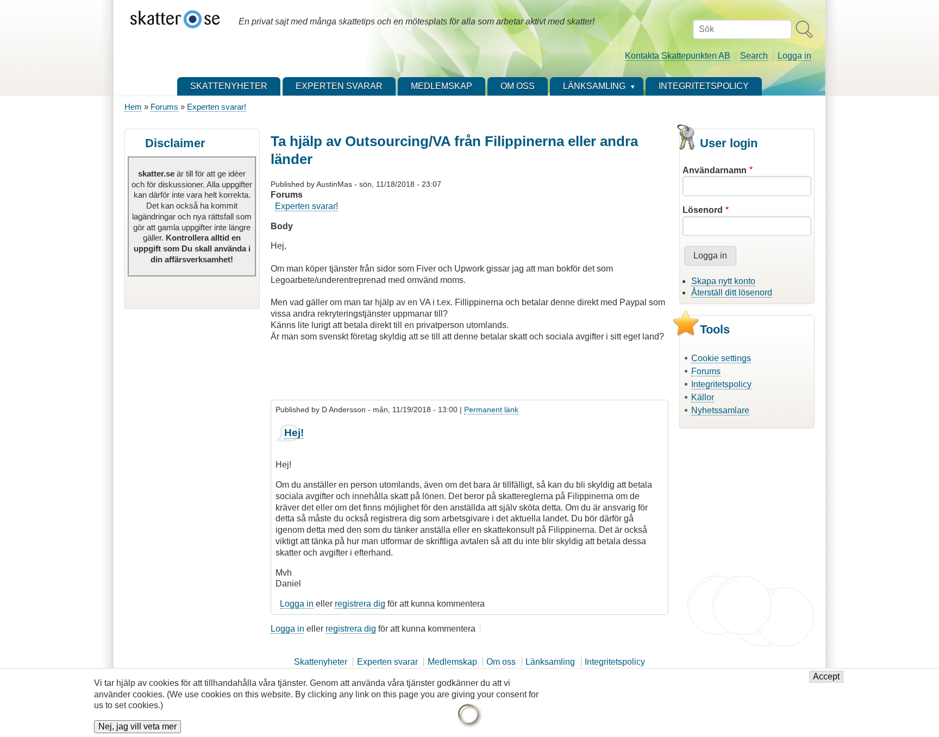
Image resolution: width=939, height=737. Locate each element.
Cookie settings (721, 358)
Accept (826, 677)
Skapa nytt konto (723, 281)
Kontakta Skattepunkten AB (677, 55)
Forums (164, 106)
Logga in (794, 55)
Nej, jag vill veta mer (137, 727)
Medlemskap (452, 661)
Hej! (294, 432)
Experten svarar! (216, 106)
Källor (702, 397)
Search (754, 55)
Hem (133, 106)
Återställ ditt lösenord (731, 292)
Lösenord (703, 210)
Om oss (501, 661)
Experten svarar (387, 661)
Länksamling (550, 661)
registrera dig (360, 603)
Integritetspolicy (721, 384)
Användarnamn (715, 170)
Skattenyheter (320, 661)
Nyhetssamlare (720, 410)
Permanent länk (491, 409)
